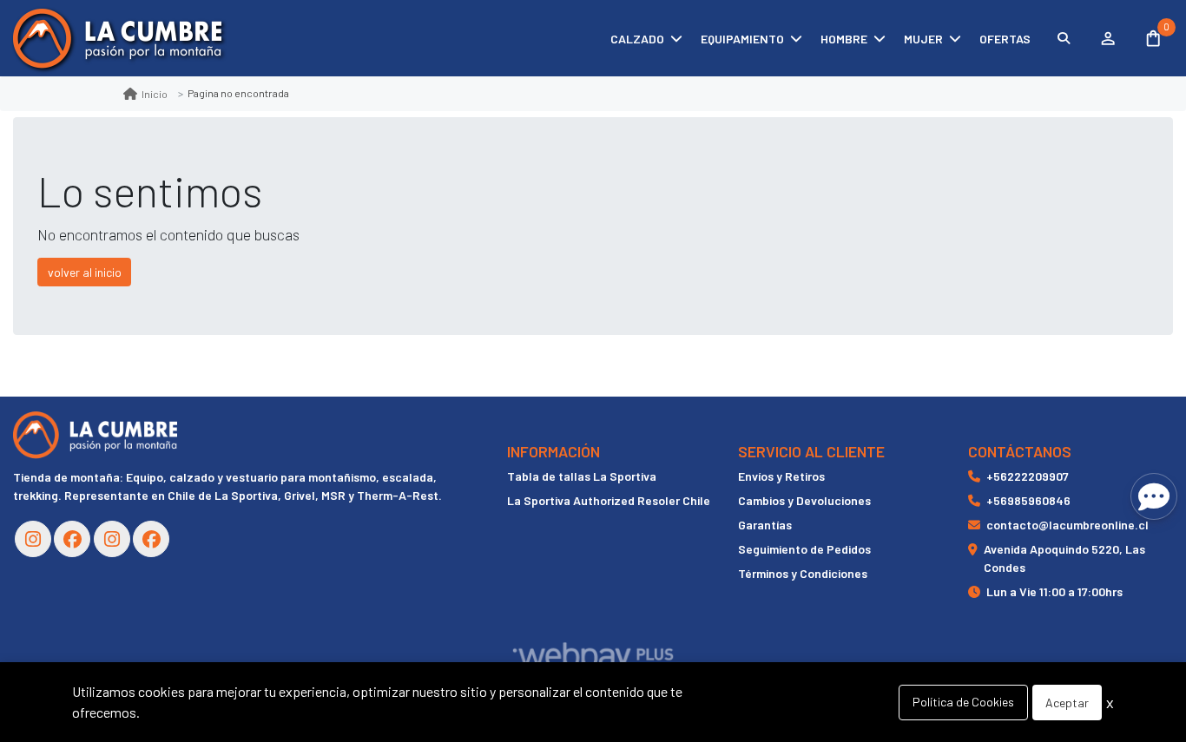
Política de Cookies (963, 701)
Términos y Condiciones (802, 573)
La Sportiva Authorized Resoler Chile (608, 500)
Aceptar (1067, 702)
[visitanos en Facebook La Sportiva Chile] (151, 539)
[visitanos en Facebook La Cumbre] (72, 539)
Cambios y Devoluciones (804, 500)
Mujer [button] (923, 38)
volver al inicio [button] (85, 272)
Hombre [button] (843, 38)
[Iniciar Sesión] (1107, 38)
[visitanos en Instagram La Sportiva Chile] (112, 539)
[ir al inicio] (95, 435)
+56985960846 (1028, 500)
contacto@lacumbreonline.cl (1067, 524)
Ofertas (1005, 38)
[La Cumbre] (117, 39)
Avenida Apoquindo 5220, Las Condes (1064, 558)
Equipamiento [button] (742, 38)
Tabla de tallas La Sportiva (581, 476)
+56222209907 (1027, 476)
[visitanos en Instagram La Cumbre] (33, 539)
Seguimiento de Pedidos (804, 549)
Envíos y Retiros (781, 476)
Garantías (765, 524)
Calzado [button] (637, 38)
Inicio (155, 94)
